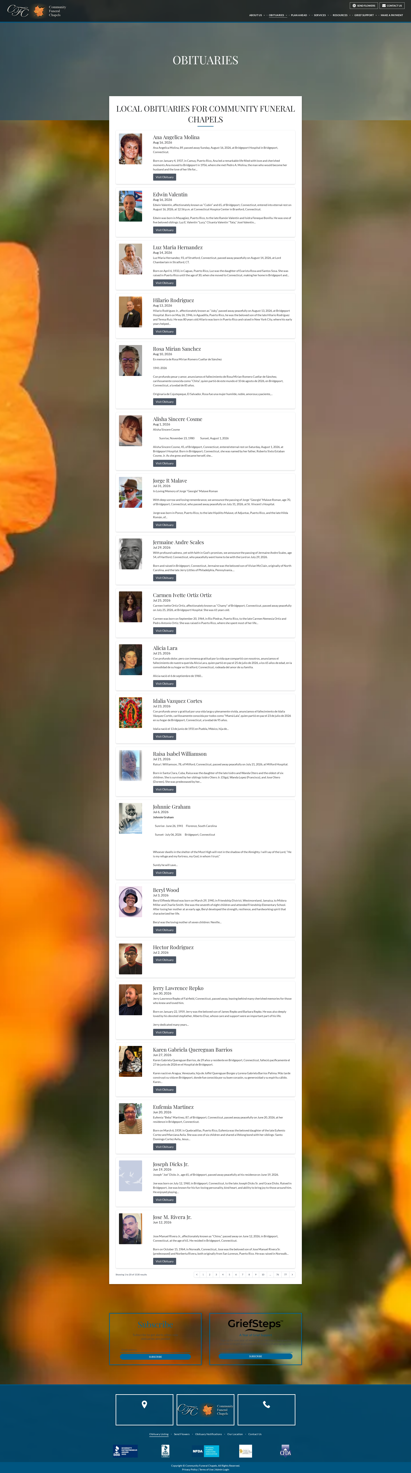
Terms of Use (206, 1469)
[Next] (292, 1275)
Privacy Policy (189, 1469)
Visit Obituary (165, 177)
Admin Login (222, 1469)
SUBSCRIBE (155, 1356)
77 (285, 1274)
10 (263, 1274)
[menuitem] (257, 15)
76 (277, 1274)
